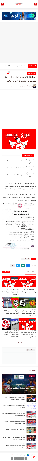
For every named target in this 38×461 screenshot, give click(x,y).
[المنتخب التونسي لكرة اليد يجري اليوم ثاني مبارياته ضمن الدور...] (31, 422)
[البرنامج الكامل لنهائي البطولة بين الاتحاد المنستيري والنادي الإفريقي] (31, 398)
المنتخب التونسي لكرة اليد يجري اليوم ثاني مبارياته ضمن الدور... (14, 422)
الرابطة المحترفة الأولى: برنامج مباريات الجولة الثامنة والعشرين (10, 292)
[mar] (26, 458)
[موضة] (20, 458)
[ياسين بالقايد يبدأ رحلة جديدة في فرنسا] (31, 430)
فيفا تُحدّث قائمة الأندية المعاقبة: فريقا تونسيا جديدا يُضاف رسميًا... (10, 335)
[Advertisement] (19, 43)
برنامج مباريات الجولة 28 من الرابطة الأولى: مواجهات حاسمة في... (28, 335)
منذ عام (33, 288)
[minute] (17, 458)
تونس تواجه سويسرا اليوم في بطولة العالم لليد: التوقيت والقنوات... (14, 438)
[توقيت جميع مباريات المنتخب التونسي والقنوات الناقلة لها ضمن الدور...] (31, 446)
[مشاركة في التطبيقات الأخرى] (12, 265)
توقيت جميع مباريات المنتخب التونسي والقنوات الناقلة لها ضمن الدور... (15, 446)
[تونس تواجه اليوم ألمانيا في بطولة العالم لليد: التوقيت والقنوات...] (31, 414)
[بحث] (2, 4)
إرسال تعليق (30, 350)
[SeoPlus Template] (28, 455)
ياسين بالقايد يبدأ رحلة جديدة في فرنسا (15, 429)
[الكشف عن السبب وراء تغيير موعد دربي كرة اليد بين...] (31, 406)
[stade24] (19, 4)
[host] (12, 458)
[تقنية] (23, 458)
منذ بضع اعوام (28, 159)
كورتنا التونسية (31, 73)
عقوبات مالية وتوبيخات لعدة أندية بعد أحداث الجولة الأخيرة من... (10, 313)
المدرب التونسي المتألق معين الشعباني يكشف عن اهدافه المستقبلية (14, 66)
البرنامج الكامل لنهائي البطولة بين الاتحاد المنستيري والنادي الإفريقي (15, 398)
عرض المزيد (6, 271)
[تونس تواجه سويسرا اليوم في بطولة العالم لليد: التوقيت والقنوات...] (31, 438)
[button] (28, 265)
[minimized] (15, 458)
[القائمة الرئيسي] (35, 4)
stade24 (11, 455)
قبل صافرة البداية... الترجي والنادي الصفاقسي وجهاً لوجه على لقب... (28, 313)
